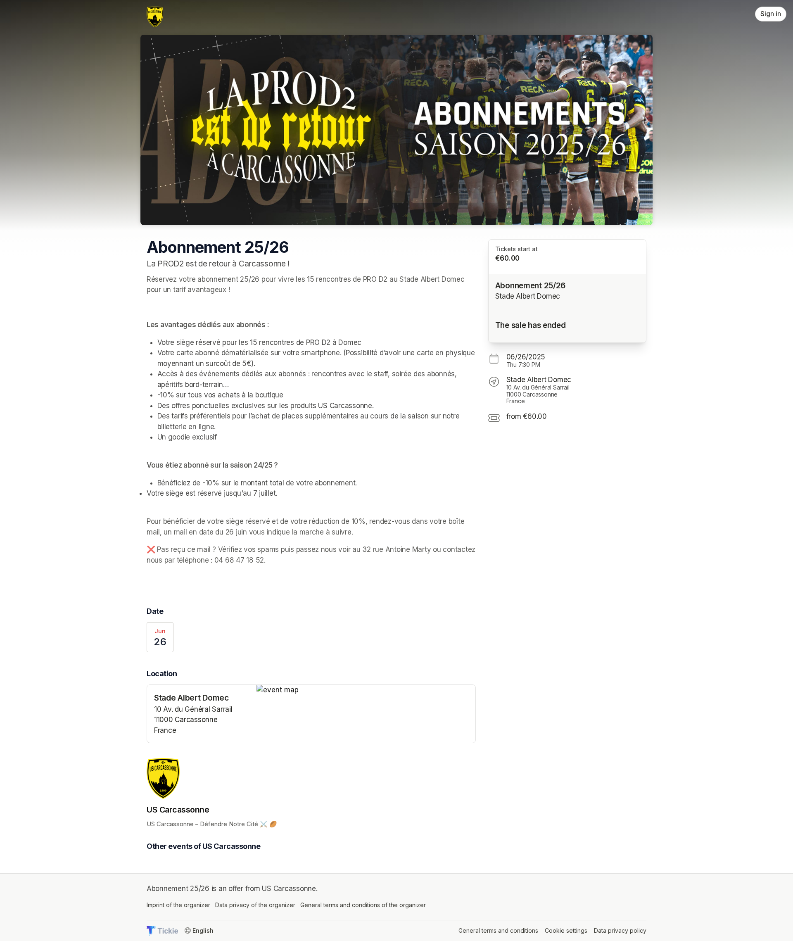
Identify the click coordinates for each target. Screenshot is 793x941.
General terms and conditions (498, 930)
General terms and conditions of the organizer (363, 904)
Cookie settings (566, 930)
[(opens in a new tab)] (365, 690)
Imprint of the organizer (178, 904)
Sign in (770, 14)
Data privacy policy (620, 930)
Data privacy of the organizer (255, 904)
